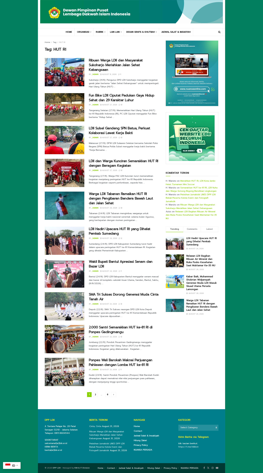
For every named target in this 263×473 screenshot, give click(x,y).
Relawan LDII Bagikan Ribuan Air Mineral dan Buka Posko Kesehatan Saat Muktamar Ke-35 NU (191, 215)
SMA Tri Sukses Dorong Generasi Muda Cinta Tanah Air (124, 297)
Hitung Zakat (140, 440)
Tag (54, 42)
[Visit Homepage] (131, 14)
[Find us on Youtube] (217, 468)
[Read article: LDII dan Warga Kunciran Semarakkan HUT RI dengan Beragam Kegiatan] (64, 173)
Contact (138, 431)
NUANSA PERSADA (143, 449)
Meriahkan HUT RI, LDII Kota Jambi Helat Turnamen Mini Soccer (190, 182)
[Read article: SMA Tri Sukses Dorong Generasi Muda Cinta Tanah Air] (64, 306)
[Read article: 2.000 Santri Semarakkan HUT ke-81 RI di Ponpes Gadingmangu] (64, 339)
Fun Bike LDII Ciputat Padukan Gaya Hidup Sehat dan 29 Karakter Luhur (121, 98)
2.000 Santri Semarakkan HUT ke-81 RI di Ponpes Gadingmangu (121, 329)
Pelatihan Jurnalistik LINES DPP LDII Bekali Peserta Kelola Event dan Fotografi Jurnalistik (191, 198)
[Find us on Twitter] (208, 468)
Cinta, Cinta (95, 426)
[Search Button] (219, 32)
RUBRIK (99, 32)
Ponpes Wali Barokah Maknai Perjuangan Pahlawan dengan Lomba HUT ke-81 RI (120, 362)
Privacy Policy (141, 445)
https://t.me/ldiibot (188, 446)
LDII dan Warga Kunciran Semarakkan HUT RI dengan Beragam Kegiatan (123, 163)
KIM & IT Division (82, 467)
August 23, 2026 (109, 304)
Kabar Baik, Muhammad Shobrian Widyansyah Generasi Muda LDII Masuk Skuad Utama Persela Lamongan (201, 283)
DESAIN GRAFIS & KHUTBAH (140, 32)
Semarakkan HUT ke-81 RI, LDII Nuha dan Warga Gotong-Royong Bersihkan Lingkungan (191, 189)
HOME (69, 32)
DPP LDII (57, 467)
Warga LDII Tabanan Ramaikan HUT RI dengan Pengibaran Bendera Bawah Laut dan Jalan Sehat (121, 198)
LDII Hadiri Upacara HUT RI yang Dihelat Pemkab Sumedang (119, 231)
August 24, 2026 (109, 208)
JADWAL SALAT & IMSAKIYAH (176, 32)
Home (47, 42)
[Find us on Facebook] (204, 468)
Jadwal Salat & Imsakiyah (146, 435)
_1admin (94, 74)
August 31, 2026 (109, 74)
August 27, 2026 (109, 104)
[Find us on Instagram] (213, 468)
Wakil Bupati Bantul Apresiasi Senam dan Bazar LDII (121, 264)
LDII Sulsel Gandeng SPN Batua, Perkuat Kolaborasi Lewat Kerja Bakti (119, 130)
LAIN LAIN (115, 32)
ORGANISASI (83, 32)
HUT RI (62, 42)
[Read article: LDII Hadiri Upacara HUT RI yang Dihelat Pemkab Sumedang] (64, 241)
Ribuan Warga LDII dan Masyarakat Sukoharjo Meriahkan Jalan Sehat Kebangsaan (116, 65)
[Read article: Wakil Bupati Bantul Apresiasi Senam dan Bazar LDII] (64, 273)
